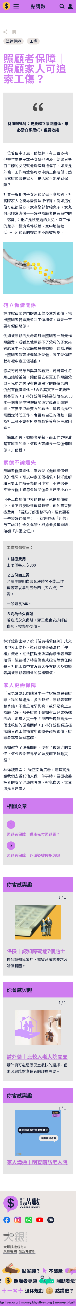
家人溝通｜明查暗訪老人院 (37, 1162)
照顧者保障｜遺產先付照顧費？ (33, 834)
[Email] (50, 1220)
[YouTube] (39, 1220)
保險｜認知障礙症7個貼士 (36, 951)
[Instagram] (17, 1220)
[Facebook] (6, 1220)
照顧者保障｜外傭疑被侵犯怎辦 (33, 855)
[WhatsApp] (28, 1220)
